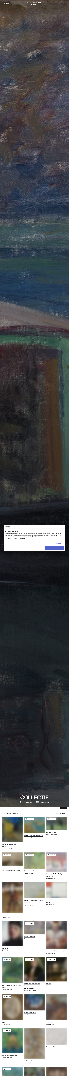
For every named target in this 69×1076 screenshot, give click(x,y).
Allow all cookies (54, 547)
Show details (58, 543)
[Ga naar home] (34, 3)
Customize (33, 547)
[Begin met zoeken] (64, 3)
